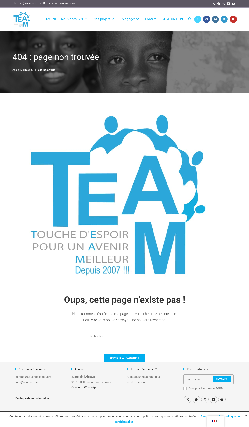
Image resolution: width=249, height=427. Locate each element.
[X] (213, 4)
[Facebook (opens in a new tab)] (206, 19)
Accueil (16, 69)
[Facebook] (218, 4)
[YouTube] (233, 4)
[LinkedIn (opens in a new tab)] (224, 19)
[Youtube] (222, 399)
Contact (76, 387)
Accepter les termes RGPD (206, 388)
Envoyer (222, 379)
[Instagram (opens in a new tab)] (215, 19)
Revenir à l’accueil (124, 358)
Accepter (206, 416)
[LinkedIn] (228, 4)
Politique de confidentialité (32, 398)
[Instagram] (223, 4)
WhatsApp (90, 387)
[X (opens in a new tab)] (197, 19)
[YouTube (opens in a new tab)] (233, 19)
